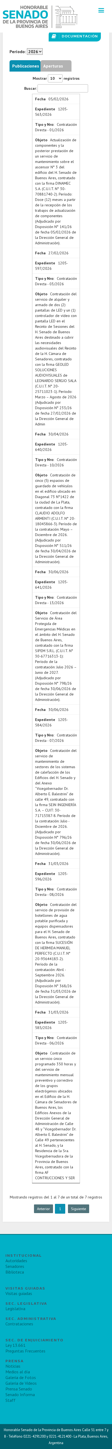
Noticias (12, 1366)
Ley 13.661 (15, 1345)
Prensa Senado (18, 1389)
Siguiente (78, 1208)
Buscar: (30, 88)
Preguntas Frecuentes (25, 1351)
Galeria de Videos (21, 1383)
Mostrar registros (56, 78)
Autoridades (16, 1260)
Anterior (43, 1208)
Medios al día (17, 1371)
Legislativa (15, 1308)
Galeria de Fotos (20, 1377)
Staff (10, 1400)
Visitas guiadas (18, 1293)
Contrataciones (19, 1323)
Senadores (14, 1266)
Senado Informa (20, 1394)
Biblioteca (14, 1272)
